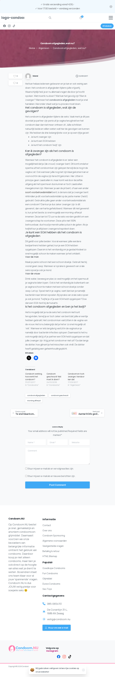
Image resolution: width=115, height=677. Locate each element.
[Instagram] (9, 26)
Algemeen (44, 48)
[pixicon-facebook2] (58, 656)
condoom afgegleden (36, 395)
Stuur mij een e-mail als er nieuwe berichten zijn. (51, 476)
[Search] (50, 17)
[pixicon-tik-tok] (70, 656)
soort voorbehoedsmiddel (38, 192)
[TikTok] (14, 26)
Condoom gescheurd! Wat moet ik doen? (54, 376)
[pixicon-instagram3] (64, 656)
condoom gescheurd (59, 395)
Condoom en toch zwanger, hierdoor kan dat (76, 376)
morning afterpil (33, 400)
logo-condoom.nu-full (11, 17)
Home (32, 48)
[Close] (111, 6)
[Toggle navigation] (111, 17)
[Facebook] (4, 26)
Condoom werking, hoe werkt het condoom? (33, 376)
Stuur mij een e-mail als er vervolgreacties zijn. (50, 468)
